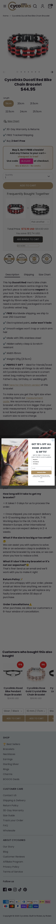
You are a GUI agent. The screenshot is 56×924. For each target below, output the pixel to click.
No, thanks (41, 481)
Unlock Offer (41, 472)
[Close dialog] (53, 440)
